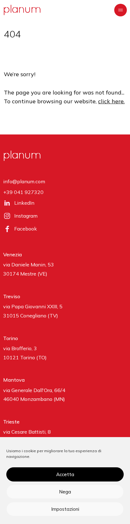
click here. (111, 101)
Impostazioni (65, 509)
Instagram (26, 216)
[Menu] (120, 10)
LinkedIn (24, 203)
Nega (65, 492)
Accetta (65, 474)
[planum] (22, 9)
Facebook (25, 228)
